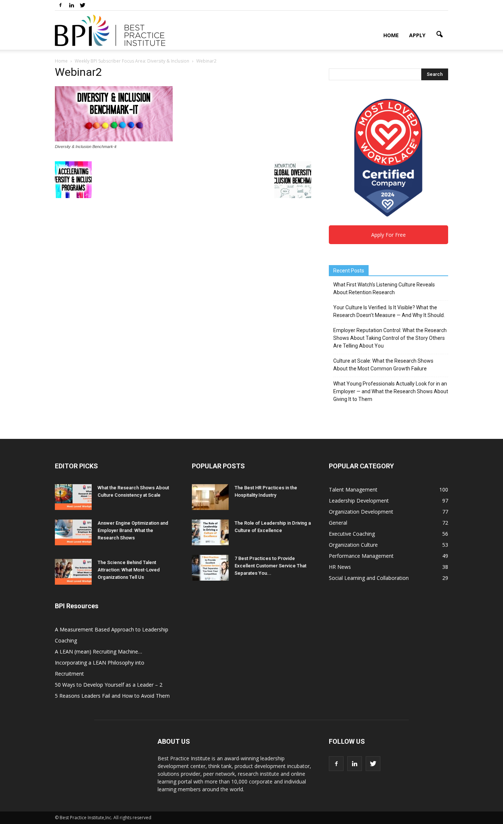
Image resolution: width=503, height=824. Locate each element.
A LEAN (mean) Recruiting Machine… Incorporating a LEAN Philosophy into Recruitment (99, 662)
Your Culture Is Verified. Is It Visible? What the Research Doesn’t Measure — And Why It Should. (389, 311)
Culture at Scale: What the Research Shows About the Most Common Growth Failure (383, 364)
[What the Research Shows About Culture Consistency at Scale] (73, 497)
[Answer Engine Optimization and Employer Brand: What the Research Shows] (73, 532)
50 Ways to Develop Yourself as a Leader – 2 (108, 684)
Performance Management (361, 555)
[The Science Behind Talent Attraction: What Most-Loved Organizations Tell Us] (73, 572)
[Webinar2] (114, 139)
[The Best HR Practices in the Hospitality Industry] (210, 497)
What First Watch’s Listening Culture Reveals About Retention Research (384, 288)
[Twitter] (82, 5)
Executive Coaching (352, 533)
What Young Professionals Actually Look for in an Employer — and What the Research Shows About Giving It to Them (390, 391)
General (338, 522)
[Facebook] (60, 5)
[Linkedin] (71, 5)
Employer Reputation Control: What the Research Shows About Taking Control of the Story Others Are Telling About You (390, 338)
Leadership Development (359, 500)
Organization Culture (353, 544)
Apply (417, 35)
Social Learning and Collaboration (369, 577)
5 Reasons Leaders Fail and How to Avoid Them (112, 695)
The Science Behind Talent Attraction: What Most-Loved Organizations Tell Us (129, 570)
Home (391, 35)
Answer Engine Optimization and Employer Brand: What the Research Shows (133, 530)
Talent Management (353, 489)
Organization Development (361, 511)
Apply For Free (388, 234)
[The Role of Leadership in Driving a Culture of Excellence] (210, 532)
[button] (439, 34)
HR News (340, 566)
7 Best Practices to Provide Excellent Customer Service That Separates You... (270, 566)
